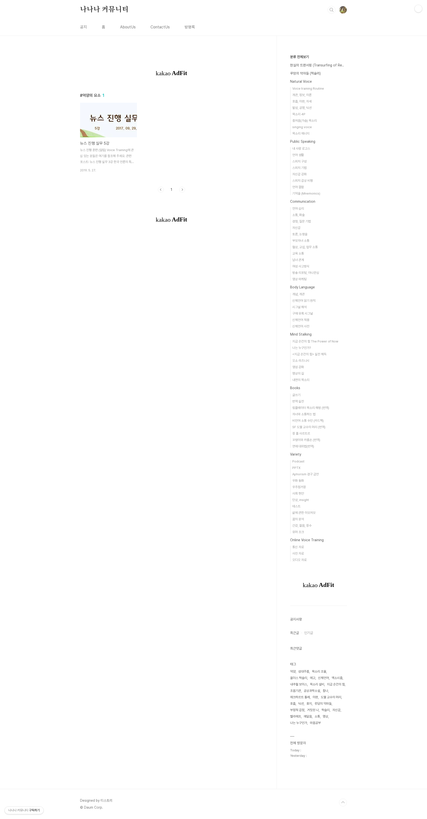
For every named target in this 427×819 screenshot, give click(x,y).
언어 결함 (298, 187)
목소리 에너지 (300, 133)
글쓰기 (296, 395)
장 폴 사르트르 (301, 433)
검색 (331, 10)
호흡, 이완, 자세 (302, 101)
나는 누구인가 (298, 723)
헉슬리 (325, 710)
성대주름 (303, 671)
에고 (312, 678)
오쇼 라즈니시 (300, 360)
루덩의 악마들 (323, 703)
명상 (325, 716)
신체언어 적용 (300, 320)
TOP (343, 802)
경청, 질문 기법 (301, 221)
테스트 (296, 506)
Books (295, 388)
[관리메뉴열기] (418, 8)
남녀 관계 (298, 260)
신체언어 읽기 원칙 (304, 300)
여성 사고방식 (300, 266)
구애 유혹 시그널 (302, 313)
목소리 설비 (317, 684)
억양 (293, 671)
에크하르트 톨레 (300, 697)
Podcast (298, 461)
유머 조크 (298, 532)
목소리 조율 (319, 671)
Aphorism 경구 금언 (305, 474)
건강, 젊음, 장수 (302, 525)
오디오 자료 (299, 560)
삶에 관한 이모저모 (304, 513)
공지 (83, 27)
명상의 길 (298, 373)
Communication (302, 201)
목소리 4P (298, 114)
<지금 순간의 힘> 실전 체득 (309, 354)
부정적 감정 (297, 710)
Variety (295, 454)
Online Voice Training (307, 540)
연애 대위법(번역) (303, 446)
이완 (315, 697)
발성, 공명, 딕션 (302, 108)
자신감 (296, 228)
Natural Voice (301, 81)
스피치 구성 (299, 161)
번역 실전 (298, 401)
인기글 (308, 633)
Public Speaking (302, 141)
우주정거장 (299, 487)
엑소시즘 (337, 678)
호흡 (293, 703)
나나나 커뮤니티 (104, 9)
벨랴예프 (295, 716)
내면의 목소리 (300, 380)
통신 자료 (298, 547)
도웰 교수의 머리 (331, 697)
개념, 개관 (298, 294)
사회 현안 (298, 493)
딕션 (301, 703)
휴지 (309, 703)
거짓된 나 (313, 710)
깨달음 (308, 716)
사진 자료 (298, 553)
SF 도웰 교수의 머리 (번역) (308, 427)
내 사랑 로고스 (301, 148)
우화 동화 (298, 480)
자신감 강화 (299, 174)
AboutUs (128, 27)
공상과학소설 (312, 691)
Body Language (302, 287)
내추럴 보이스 (298, 684)
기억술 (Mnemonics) (306, 193)
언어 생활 (298, 155)
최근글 (294, 633)
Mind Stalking (301, 334)
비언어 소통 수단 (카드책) (308, 420)
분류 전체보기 (299, 57)
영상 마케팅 (299, 279)
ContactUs (160, 27)
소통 (317, 716)
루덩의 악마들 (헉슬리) (305, 73)
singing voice (302, 127)
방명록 (190, 27)
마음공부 (315, 723)
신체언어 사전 (300, 326)
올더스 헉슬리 (298, 678)
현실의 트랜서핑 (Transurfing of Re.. (317, 65)
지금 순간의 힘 (336, 684)
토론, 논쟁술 (299, 234)
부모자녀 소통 (300, 240)
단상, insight (300, 500)
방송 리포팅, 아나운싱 (305, 273)
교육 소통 (298, 253)
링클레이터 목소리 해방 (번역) (310, 408)
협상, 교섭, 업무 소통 (305, 247)
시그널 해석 (299, 307)
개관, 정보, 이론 (302, 95)
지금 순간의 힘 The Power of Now (315, 341)
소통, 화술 (298, 215)
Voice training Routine (308, 88)
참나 (325, 691)
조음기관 (295, 691)
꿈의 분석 (298, 519)
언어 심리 (298, 208)
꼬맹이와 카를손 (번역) (306, 440)
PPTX (296, 468)
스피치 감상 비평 (302, 180)
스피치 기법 (299, 168)
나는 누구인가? (301, 348)
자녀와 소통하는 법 (304, 414)
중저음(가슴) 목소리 (304, 120)
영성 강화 (298, 367)
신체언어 (323, 678)
